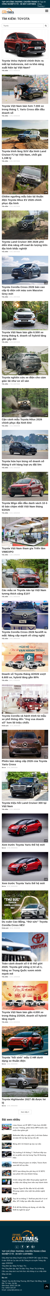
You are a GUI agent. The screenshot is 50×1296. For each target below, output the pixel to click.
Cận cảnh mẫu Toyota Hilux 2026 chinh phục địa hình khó (22, 421)
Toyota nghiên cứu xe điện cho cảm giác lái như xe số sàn (24, 379)
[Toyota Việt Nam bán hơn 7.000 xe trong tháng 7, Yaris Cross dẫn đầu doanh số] (25, 89)
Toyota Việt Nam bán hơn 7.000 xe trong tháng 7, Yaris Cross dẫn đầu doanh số (23, 109)
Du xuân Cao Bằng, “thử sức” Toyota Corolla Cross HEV (25, 923)
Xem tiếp (24, 1112)
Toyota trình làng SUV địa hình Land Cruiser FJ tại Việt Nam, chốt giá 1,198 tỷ (24, 154)
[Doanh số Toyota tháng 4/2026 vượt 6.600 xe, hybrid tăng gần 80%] (25, 657)
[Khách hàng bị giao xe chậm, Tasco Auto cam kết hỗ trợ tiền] (7, 1164)
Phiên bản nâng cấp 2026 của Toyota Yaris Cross (24, 763)
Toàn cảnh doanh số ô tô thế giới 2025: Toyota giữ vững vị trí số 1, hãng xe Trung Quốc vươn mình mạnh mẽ (22, 968)
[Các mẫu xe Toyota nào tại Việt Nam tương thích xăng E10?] (25, 573)
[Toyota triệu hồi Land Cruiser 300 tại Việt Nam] (25, 786)
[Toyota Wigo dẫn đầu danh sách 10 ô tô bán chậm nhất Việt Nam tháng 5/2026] (25, 486)
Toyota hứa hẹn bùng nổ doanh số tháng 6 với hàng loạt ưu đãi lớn (23, 463)
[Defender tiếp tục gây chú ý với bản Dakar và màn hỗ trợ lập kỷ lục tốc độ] (7, 1137)
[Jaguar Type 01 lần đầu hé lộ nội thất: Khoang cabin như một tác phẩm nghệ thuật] (7, 1190)
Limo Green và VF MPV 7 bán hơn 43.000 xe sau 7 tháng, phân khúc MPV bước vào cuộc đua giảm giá (30, 1127)
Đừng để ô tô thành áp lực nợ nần (27, 1144)
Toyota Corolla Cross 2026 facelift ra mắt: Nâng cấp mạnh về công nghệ (24, 634)
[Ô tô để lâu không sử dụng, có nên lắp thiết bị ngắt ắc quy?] (7, 1209)
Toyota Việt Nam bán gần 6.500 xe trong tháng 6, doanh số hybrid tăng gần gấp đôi (24, 336)
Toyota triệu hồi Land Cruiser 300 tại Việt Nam (24, 804)
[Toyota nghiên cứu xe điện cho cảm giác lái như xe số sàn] (25, 360)
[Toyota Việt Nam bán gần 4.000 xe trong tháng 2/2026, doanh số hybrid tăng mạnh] (25, 995)
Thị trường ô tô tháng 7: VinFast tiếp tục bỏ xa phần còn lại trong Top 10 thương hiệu (29, 1155)
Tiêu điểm (5, 70)
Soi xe (4, 767)
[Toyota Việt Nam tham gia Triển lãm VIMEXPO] (25, 531)
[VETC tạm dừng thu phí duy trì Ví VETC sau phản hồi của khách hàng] (7, 1173)
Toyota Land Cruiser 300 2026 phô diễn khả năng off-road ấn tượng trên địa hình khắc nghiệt (24, 245)
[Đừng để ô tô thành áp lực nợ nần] (7, 1146)
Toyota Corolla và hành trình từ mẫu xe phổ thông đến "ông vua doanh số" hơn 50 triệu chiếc (24, 719)
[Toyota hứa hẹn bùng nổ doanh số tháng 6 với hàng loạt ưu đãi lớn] (25, 444)
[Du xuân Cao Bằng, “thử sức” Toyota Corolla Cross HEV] (25, 904)
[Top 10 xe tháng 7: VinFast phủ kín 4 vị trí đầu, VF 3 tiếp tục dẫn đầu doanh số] (7, 1200)
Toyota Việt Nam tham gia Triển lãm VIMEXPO (23, 550)
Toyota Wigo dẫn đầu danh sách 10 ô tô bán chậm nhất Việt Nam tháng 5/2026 (24, 506)
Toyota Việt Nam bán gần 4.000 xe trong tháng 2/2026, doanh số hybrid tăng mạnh (24, 1015)
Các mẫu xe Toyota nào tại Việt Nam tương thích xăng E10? (24, 592)
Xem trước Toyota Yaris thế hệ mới (23, 844)
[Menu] (46, 9)
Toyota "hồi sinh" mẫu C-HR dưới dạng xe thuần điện (22, 1059)
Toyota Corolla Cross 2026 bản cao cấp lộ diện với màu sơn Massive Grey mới (23, 290)
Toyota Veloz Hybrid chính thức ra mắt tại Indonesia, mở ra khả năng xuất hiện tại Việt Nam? (23, 64)
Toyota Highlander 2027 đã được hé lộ (24, 1101)
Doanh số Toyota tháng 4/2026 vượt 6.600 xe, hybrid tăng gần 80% (24, 676)
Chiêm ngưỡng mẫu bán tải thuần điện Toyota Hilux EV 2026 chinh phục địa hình (22, 200)
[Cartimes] (8, 11)
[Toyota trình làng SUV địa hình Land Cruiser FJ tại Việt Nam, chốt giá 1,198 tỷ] (25, 134)
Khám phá (5, 725)
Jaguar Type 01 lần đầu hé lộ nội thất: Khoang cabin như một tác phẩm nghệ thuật (29, 1191)
